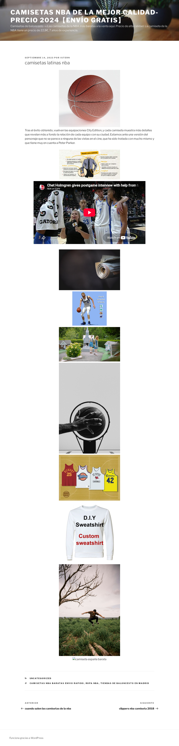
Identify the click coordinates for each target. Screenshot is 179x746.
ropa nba (92, 683)
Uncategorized (41, 678)
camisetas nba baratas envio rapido (57, 683)
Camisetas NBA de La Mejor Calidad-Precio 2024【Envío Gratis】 (84, 16)
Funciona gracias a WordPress (26, 737)
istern (65, 57)
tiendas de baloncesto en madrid (125, 683)
